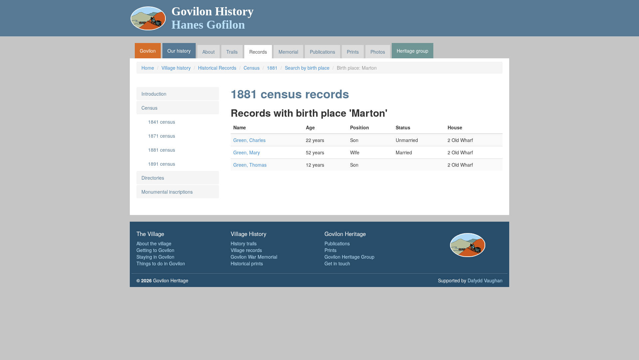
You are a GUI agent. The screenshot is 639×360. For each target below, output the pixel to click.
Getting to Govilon (155, 250)
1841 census (161, 121)
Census (252, 67)
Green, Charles (249, 140)
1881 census (161, 149)
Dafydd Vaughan (485, 280)
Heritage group (412, 50)
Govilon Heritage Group (349, 256)
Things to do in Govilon (160, 263)
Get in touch (337, 263)
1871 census (161, 135)
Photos (377, 51)
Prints (353, 51)
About (208, 51)
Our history (179, 50)
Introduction (153, 93)
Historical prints (247, 263)
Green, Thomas (250, 164)
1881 (272, 67)
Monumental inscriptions (167, 191)
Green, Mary (246, 152)
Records (258, 51)
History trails (244, 243)
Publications (322, 51)
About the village (153, 243)
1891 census (161, 163)
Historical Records (217, 67)
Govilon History (212, 18)
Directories (152, 177)
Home (147, 67)
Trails (232, 51)
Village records (246, 250)
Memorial (288, 51)
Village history (176, 67)
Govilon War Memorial (254, 256)
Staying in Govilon (155, 256)
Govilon (148, 50)
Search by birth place (307, 67)
